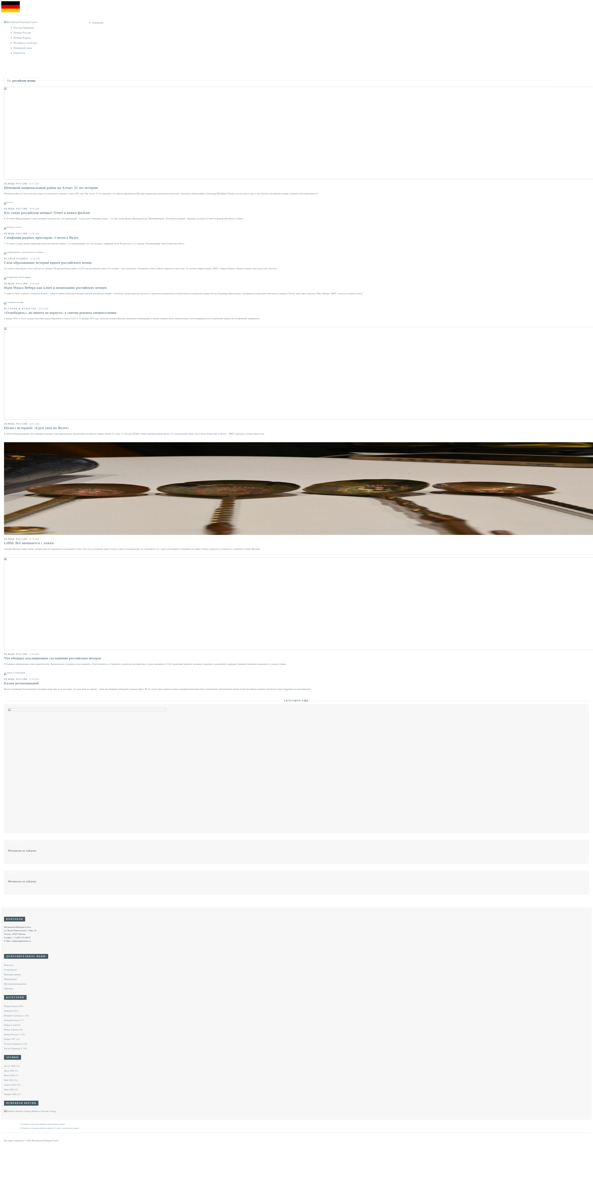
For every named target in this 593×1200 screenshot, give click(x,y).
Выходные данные (12, 974)
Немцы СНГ (9, 1039)
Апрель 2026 (10, 1085)
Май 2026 (8, 1080)
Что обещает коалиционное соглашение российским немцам (52, 658)
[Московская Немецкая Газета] (48, 22)
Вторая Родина (22, 37)
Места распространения (15, 984)
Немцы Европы (11, 1030)
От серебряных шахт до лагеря (43, 70)
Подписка (19, 52)
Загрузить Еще (297, 701)
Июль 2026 (9, 1071)
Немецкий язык (22, 47)
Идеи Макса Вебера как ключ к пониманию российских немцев (55, 288)
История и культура (25, 42)
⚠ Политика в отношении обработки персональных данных (42, 1124)
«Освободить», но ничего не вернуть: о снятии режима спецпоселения (60, 313)
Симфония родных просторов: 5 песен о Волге (41, 238)
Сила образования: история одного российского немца (48, 263)
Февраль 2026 (10, 1094)
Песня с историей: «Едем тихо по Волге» (36, 428)
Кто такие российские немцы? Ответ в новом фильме (47, 213)
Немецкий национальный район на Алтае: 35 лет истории (51, 188)
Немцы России (22, 32)
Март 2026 (9, 1089)
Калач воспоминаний (21, 683)
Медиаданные (10, 979)
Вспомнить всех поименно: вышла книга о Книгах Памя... (56, 78)
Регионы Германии (13, 1044)
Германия (97, 22)
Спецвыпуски (10, 970)
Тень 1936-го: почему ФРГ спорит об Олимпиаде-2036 (54, 86)
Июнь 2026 (9, 1075)
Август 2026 (9, 1066)
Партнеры (8, 988)
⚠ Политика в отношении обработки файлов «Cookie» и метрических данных (49, 1128)
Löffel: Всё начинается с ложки (29, 543)
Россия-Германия (23, 27)
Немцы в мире (10, 1025)
